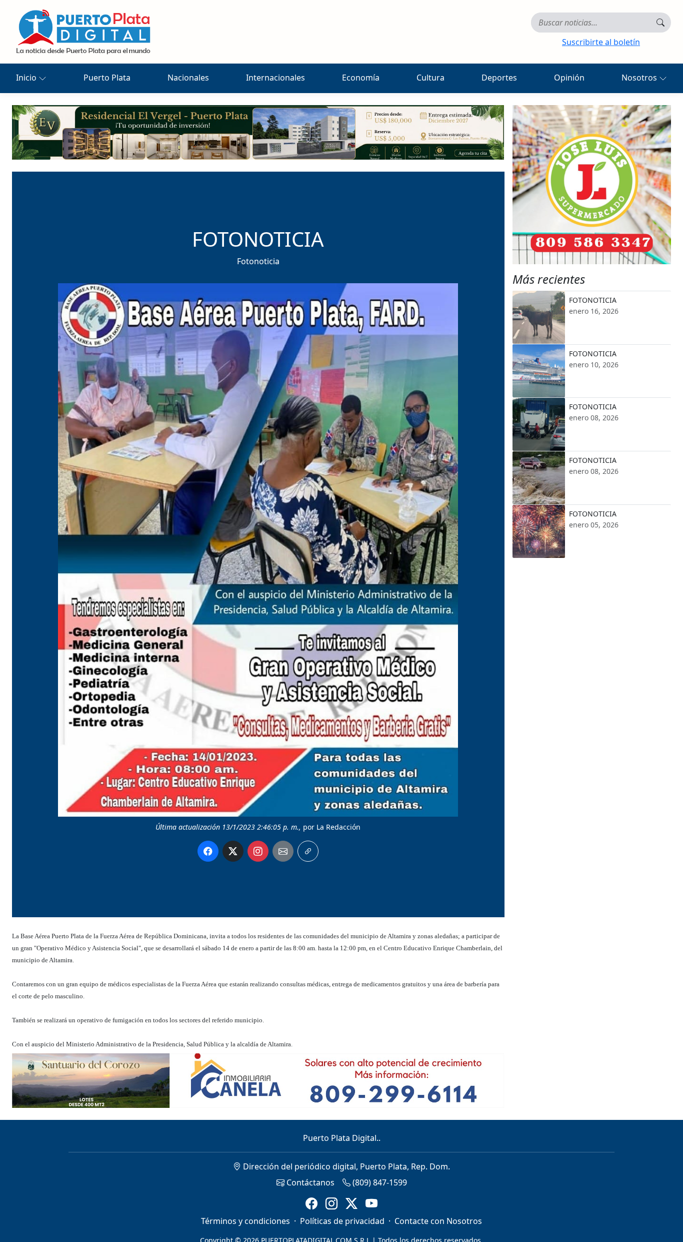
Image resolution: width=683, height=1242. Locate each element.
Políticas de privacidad (342, 1220)
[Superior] (258, 131)
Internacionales (275, 77)
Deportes (499, 77)
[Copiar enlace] (308, 851)
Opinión (569, 77)
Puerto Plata (107, 77)
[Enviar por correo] (283, 851)
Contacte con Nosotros (438, 1220)
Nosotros (640, 77)
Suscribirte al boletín (601, 42)
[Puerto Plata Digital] (83, 32)
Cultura (430, 77)
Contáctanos (309, 1182)
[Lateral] (592, 184)
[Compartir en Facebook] (208, 851)
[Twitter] (352, 1203)
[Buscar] (660, 23)
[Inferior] (258, 1079)
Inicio (27, 77)
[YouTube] (372, 1203)
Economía (361, 77)
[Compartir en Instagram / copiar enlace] (258, 851)
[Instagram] (332, 1203)
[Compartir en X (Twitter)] (233, 851)
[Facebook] (312, 1203)
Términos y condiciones (245, 1220)
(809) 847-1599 (378, 1182)
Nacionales (188, 77)
